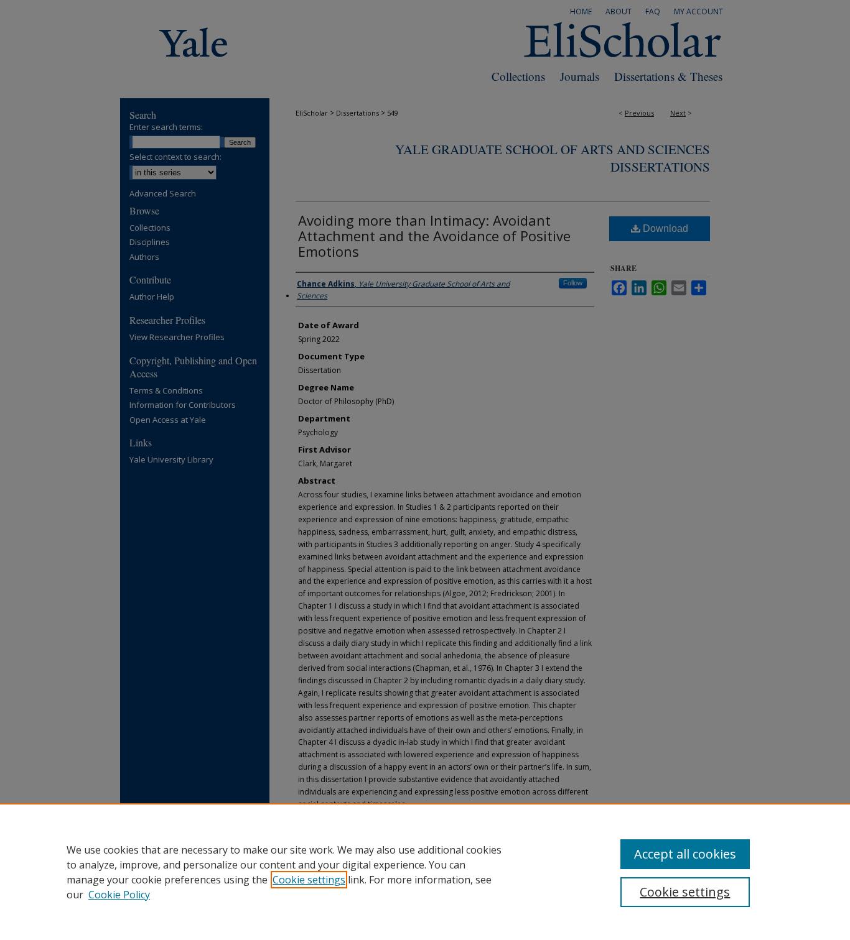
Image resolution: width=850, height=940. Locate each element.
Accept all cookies (685, 854)
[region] (425, 871)
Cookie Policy (119, 894)
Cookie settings (309, 880)
